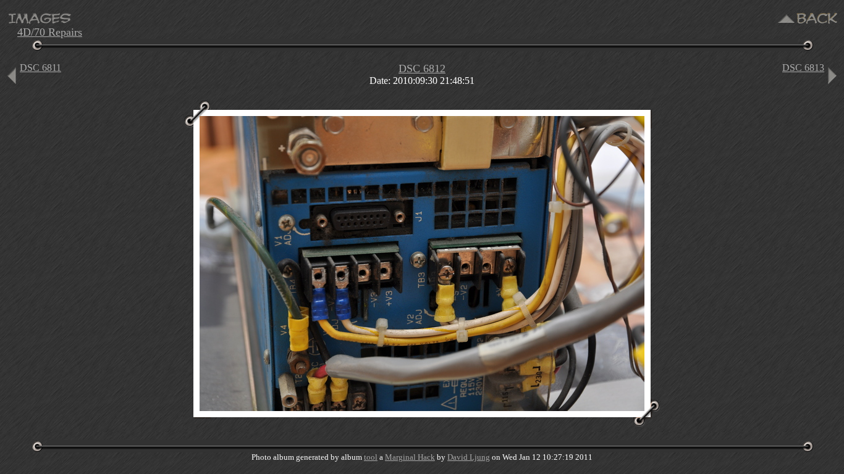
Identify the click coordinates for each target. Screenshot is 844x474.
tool (371, 457)
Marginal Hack (410, 457)
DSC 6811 (40, 67)
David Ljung (468, 457)
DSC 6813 (803, 67)
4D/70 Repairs (49, 32)
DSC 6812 (422, 68)
